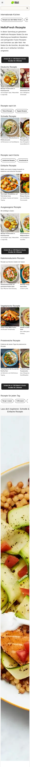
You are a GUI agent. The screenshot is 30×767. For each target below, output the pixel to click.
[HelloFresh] (15, 2)
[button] (12, 20)
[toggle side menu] (2, 2)
